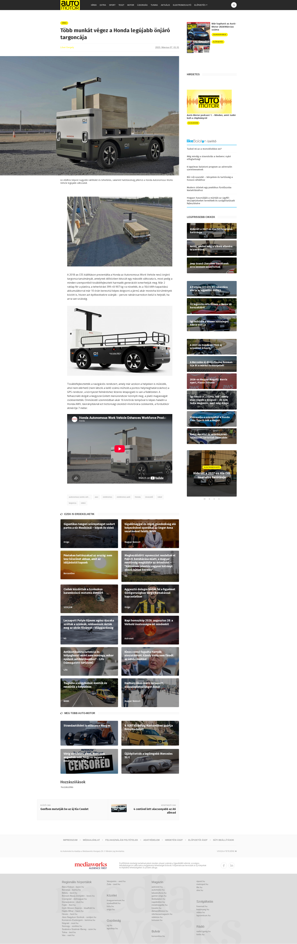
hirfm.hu (200, 934)
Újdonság (142, 5)
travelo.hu (156, 908)
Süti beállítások (223, 840)
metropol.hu (202, 884)
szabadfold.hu (114, 903)
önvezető (149, 497)
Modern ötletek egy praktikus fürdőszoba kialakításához (209, 189)
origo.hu (111, 909)
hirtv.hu (110, 906)
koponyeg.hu (202, 909)
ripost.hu (200, 881)
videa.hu (200, 912)
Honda (138, 497)
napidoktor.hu (158, 902)
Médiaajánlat (91, 840)
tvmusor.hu (157, 920)
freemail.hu (201, 906)
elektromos (107, 497)
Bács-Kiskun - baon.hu (73, 887)
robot (160, 497)
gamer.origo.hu (159, 896)
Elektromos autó (182, 5)
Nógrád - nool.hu (70, 923)
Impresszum (70, 840)
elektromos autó (123, 497)
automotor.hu (158, 890)
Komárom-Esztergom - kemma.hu (78, 920)
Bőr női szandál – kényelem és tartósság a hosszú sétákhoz (210, 178)
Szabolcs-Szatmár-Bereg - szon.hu (79, 929)
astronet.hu (157, 887)
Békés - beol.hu (69, 893)
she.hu (199, 890)
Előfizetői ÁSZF (198, 840)
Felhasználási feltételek (121, 840)
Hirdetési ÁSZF (174, 840)
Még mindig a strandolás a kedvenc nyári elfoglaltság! (209, 158)
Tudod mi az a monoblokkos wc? (204, 148)
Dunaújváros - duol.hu (73, 902)
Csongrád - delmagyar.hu (74, 899)
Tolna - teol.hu (69, 932)
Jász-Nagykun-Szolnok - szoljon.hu (79, 917)
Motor (130, 5)
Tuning (154, 5)
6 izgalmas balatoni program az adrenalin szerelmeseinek (209, 168)
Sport (112, 5)
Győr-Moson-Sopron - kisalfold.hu (78, 908)
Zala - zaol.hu (113, 884)
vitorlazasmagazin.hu (162, 914)
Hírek (94, 5)
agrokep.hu (112, 928)
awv (96, 497)
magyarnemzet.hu (116, 900)
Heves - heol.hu (69, 914)
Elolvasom (193, 123)
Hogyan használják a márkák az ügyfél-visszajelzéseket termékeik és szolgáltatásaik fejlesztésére (211, 200)
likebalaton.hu (158, 899)
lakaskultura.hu (159, 893)
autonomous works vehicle (80, 497)
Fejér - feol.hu (69, 905)
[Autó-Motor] (70, 5)
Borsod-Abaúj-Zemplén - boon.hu (78, 896)
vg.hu (109, 925)
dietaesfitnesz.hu (160, 911)
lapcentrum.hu (203, 915)
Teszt (121, 5)
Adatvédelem (151, 840)
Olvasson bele (219, 34)
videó (83, 503)
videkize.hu (157, 917)
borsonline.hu (158, 936)
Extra (103, 5)
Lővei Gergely (67, 47)
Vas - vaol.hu (68, 935)
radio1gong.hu (203, 931)
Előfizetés (199, 5)
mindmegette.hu (160, 905)
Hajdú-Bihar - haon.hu (73, 911)
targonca (72, 503)
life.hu (199, 887)
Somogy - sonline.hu (72, 926)
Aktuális (165, 5)
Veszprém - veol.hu (116, 881)
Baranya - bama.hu (71, 890)
